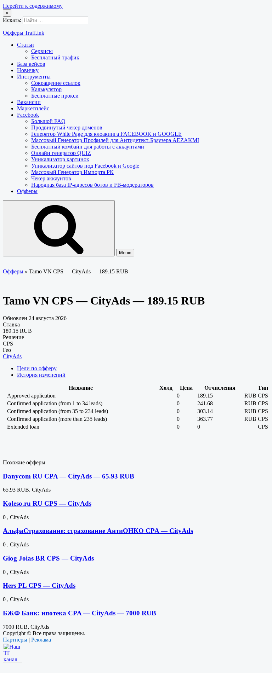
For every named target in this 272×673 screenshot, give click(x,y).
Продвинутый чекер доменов (66, 127)
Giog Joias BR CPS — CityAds (48, 558)
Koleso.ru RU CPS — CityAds (47, 503)
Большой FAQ (48, 121)
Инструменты (34, 77)
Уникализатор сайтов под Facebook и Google (85, 166)
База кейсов (31, 64)
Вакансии (29, 102)
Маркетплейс (33, 108)
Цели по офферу (37, 368)
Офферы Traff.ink (23, 33)
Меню (125, 252)
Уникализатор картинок (60, 159)
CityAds (12, 356)
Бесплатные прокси (55, 96)
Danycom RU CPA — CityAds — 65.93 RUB (68, 476)
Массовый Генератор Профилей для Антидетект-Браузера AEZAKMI (115, 140)
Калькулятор (46, 89)
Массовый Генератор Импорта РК (72, 172)
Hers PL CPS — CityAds (39, 585)
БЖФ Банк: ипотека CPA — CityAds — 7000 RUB (79, 613)
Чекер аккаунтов (51, 178)
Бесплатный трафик (55, 57)
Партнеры (15, 640)
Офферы (27, 191)
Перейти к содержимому (33, 6)
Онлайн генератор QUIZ (61, 153)
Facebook (28, 115)
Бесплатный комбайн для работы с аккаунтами (87, 147)
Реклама (41, 640)
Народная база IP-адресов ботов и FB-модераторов (92, 185)
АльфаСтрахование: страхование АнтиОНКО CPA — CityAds (98, 530)
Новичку (28, 70)
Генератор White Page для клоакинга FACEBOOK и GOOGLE (106, 134)
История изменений (41, 375)
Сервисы (42, 51)
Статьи (25, 45)
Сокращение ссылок (55, 83)
